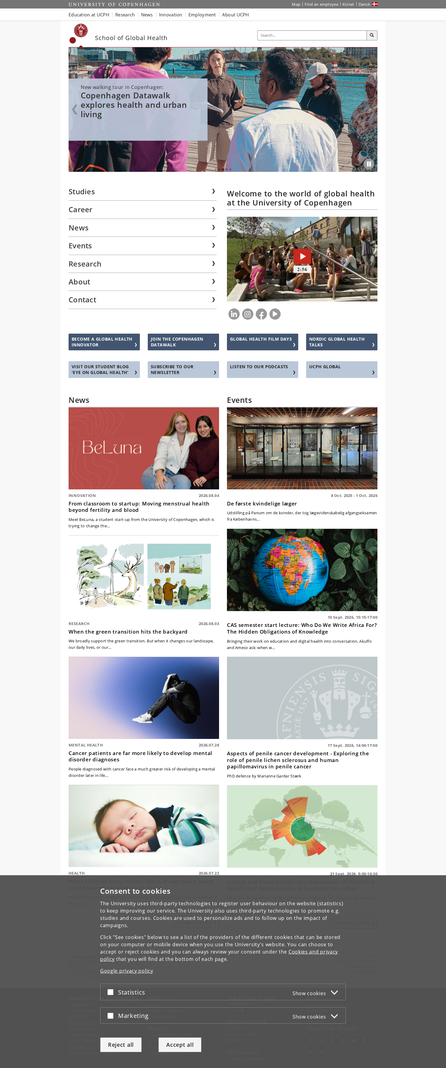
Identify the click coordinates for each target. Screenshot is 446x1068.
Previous (75, 110)
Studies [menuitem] (82, 191)
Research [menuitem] (85, 264)
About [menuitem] (79, 282)
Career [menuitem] (81, 209)
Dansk (364, 4)
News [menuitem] (79, 228)
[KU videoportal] (275, 314)
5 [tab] (230, 169)
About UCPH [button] (235, 15)
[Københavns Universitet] (78, 36)
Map (296, 4)
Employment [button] (202, 15)
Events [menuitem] (80, 245)
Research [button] (125, 15)
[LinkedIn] (234, 314)
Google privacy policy (126, 971)
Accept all (180, 1044)
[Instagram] (247, 314)
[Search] (372, 35)
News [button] (147, 15)
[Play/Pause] (368, 163)
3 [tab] (223, 169)
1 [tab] (216, 169)
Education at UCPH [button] (89, 15)
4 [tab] (227, 169)
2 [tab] (219, 169)
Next (371, 110)
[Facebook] (261, 314)
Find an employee (321, 4)
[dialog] (223, 971)
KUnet (348, 4)
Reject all (121, 1044)
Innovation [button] (170, 15)
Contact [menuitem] (82, 299)
